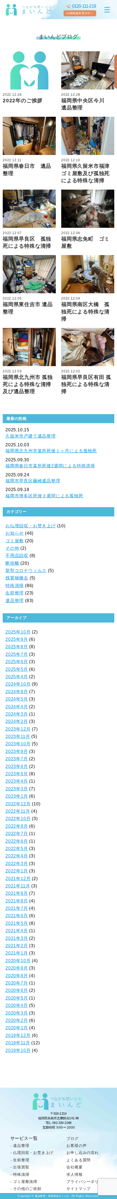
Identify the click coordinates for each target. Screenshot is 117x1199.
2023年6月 (16, 766)
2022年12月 (17, 804)
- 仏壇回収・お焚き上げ (32, 1152)
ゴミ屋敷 (14, 541)
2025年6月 (16, 661)
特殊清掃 (14, 585)
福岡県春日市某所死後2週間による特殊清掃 (50, 466)
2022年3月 (16, 863)
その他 (12, 548)
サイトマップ (78, 1188)
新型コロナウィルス (26, 570)
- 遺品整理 (19, 1145)
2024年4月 (16, 706)
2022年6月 (16, 841)
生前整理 (14, 593)
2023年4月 (16, 781)
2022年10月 (17, 818)
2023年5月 (16, 774)
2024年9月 (16, 691)
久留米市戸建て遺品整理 (30, 436)
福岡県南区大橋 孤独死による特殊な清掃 (85, 311)
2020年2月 (16, 1020)
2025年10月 (17, 632)
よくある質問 (78, 1160)
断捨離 (12, 563)
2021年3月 (16, 938)
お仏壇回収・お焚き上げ (30, 526)
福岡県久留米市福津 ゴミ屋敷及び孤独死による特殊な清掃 (88, 173)
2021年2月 (16, 945)
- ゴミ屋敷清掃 (23, 1181)
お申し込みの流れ (82, 1152)
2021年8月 (16, 901)
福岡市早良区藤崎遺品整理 (32, 481)
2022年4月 (16, 856)
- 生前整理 (19, 1160)
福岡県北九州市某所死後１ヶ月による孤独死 (51, 450)
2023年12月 (17, 729)
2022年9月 (16, 826)
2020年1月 (16, 1027)
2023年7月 (16, 759)
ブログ (72, 1138)
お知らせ (14, 533)
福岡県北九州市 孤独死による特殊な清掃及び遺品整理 (28, 384)
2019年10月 (17, 1050)
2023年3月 (16, 789)
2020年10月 (17, 960)
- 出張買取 (19, 1167)
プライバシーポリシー (86, 1181)
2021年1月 (16, 953)
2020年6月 (16, 990)
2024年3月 (16, 714)
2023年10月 (17, 743)
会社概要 (74, 1167)
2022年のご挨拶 (22, 100)
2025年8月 (16, 646)
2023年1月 (16, 796)
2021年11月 (17, 886)
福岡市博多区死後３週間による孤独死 (44, 496)
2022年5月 (16, 848)
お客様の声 (76, 1145)
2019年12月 (17, 1035)
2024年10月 (17, 684)
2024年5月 (16, 699)
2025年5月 (16, 669)
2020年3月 (16, 1013)
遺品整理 (14, 600)
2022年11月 (17, 811)
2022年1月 (16, 871)
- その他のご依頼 (25, 1188)
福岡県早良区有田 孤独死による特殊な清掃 (86, 384)
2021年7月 (16, 908)
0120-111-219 (84, 6)
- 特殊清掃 (19, 1174)
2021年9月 (16, 893)
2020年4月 (16, 1005)
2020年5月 (16, 998)
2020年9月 (16, 968)
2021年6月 (16, 915)
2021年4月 (16, 930)
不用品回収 (16, 555)
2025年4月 (16, 676)
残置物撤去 (16, 578)
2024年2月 (16, 721)
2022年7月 (16, 833)
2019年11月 (17, 1042)
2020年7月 (16, 983)
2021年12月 (17, 878)
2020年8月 (16, 975)
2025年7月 (16, 654)
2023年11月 (17, 736)
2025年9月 (16, 639)
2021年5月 (16, 923)
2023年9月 (16, 751)
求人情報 (74, 1174)
